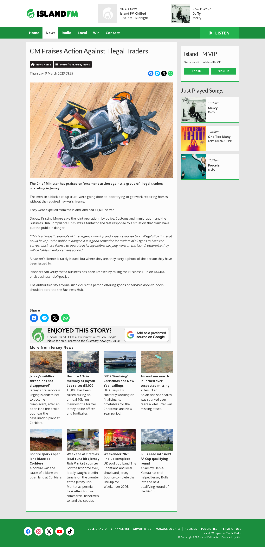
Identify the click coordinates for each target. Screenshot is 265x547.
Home (34, 32)
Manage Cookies (168, 529)
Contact (113, 32)
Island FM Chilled (133, 13)
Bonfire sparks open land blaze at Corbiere (45, 458)
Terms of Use (231, 529)
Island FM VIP (200, 54)
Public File (209, 529)
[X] (49, 531)
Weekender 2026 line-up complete (117, 456)
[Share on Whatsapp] (170, 73)
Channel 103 (120, 529)
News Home (43, 64)
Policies (191, 529)
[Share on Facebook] (150, 73)
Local (82, 32)
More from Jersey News (75, 64)
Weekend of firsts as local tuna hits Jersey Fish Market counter (83, 458)
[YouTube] (59, 531)
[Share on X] (164, 73)
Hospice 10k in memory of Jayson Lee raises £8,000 (81, 381)
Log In (196, 71)
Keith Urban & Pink (220, 141)
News (50, 32)
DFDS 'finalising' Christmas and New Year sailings (119, 381)
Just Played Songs (202, 90)
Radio (66, 32)
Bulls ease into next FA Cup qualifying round (156, 458)
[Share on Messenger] (157, 73)
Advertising (142, 529)
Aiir (238, 537)
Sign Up (223, 71)
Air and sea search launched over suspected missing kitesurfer (155, 383)
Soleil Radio (97, 529)
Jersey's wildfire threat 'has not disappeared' (42, 381)
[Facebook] (28, 531)
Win (96, 32)
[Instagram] (38, 531)
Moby (211, 169)
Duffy (196, 13)
